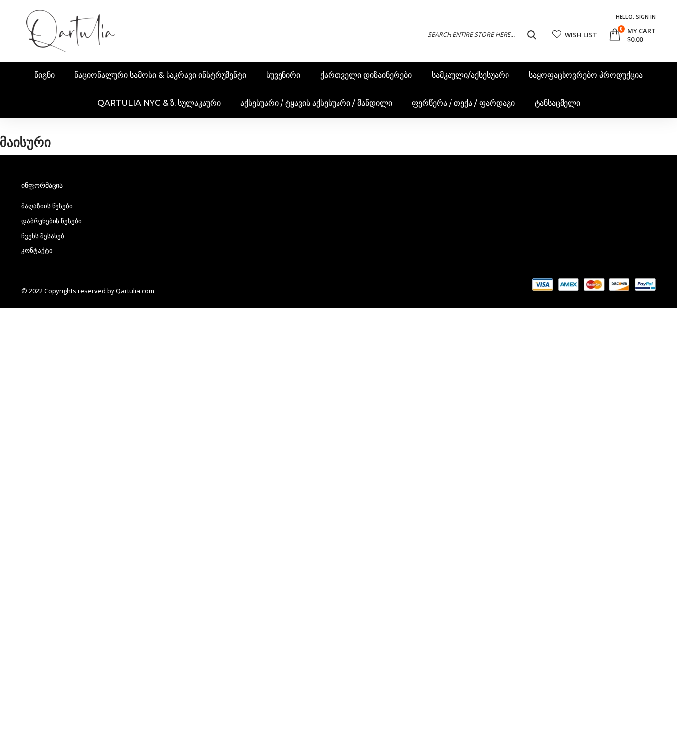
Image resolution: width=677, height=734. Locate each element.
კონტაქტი (37, 250)
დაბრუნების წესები (51, 220)
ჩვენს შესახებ (42, 235)
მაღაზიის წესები (47, 205)
